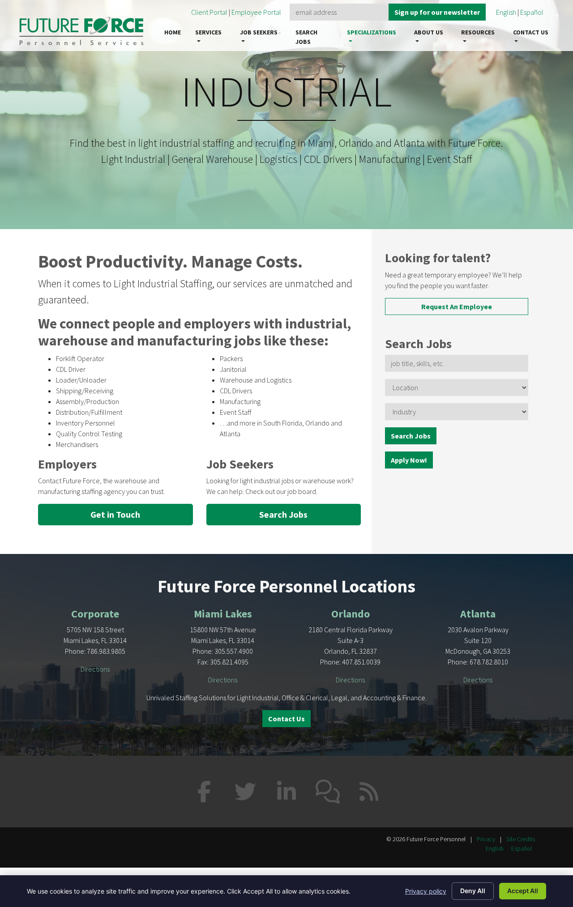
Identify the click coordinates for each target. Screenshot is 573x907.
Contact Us (530, 32)
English (506, 12)
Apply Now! (409, 460)
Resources (478, 32)
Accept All (522, 890)
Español (531, 12)
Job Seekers (259, 32)
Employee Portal (256, 12)
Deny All (472, 890)
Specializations (371, 32)
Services (208, 32)
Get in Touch (115, 514)
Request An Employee (456, 306)
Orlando (350, 614)
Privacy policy (425, 891)
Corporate (95, 614)
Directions (95, 668)
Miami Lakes (223, 614)
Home (172, 32)
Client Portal (209, 12)
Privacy (486, 839)
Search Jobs (306, 37)
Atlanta (478, 614)
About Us (428, 32)
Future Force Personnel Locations (286, 586)
